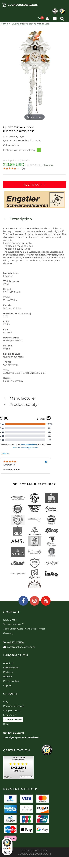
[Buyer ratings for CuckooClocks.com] (18, 768)
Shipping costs (11, 710)
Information (15, 655)
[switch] (7, 852)
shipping (48, 165)
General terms (11, 667)
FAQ (5, 701)
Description (21, 219)
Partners (8, 672)
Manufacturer (23, 398)
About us (8, 663)
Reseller (7, 676)
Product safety (24, 404)
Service (10, 694)
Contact (11, 612)
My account (9, 715)
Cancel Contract (13, 719)
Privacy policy (11, 681)
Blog (6, 724)
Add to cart (33, 184)
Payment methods (13, 706)
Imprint (7, 685)
